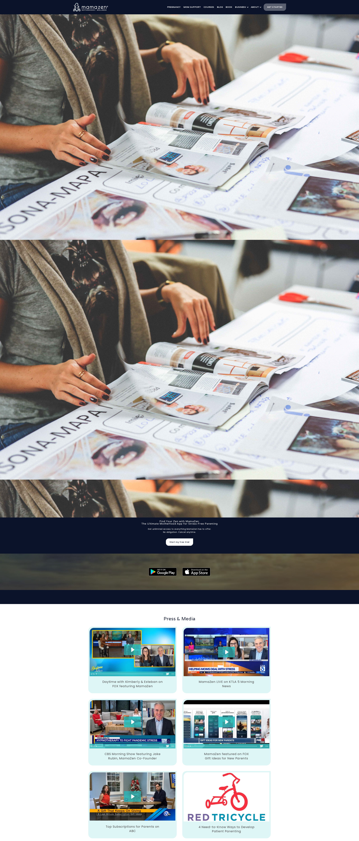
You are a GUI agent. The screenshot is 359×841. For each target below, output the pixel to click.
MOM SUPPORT (192, 7)
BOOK (229, 7)
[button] (241, 7)
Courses (209, 7)
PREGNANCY (174, 7)
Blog (220, 7)
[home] (90, 7)
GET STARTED (275, 7)
